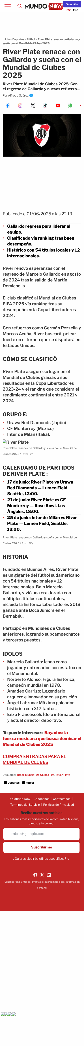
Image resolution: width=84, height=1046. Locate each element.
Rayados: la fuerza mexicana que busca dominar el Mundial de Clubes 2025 (42, 738)
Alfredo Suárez (18, 95)
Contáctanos (62, 799)
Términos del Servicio (25, 804)
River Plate (63, 774)
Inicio (6, 39)
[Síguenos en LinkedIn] (49, 875)
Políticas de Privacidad (58, 804)
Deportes (18, 39)
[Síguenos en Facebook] (35, 875)
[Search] (20, 6)
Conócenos (42, 799)
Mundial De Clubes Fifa (39, 774)
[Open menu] (8, 6)
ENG (75, 10)
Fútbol (31, 39)
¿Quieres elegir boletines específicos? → (41, 858)
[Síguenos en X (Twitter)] (42, 875)
